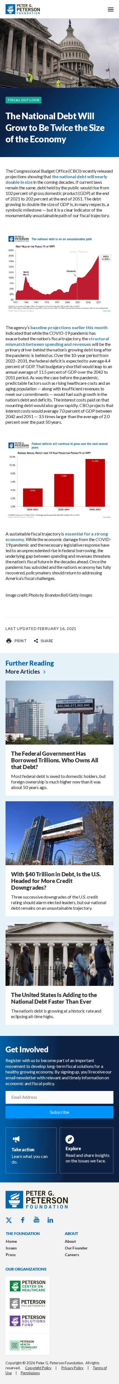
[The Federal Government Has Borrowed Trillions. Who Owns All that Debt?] (59, 712)
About (70, 1241)
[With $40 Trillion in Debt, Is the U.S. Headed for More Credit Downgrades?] (59, 832)
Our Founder (76, 1248)
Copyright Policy (38, 1368)
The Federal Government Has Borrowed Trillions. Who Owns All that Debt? (54, 760)
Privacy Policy (72, 1368)
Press (11, 1254)
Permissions (30, 1373)
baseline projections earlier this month (69, 327)
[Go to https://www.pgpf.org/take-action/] (32, 1150)
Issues (11, 1248)
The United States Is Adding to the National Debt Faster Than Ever (54, 998)
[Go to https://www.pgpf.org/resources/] (88, 1150)
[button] (43, 641)
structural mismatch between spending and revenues (57, 341)
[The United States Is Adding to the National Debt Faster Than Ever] (59, 953)
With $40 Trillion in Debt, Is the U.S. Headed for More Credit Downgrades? (56, 880)
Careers (72, 1254)
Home (11, 1241)
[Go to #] (16, 641)
